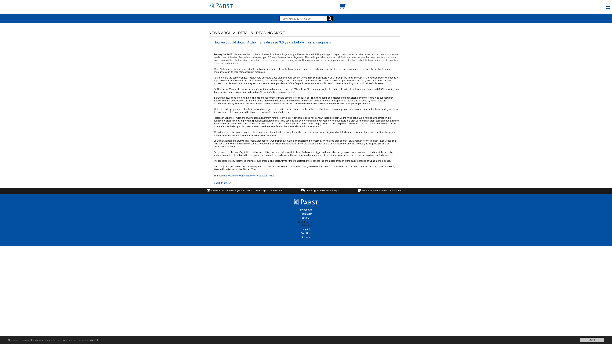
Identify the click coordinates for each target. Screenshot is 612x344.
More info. (95, 340)
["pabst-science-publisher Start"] (306, 203)
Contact (306, 218)
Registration (306, 213)
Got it (592, 339)
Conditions (306, 233)
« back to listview (222, 183)
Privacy (306, 237)
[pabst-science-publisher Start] (221, 7)
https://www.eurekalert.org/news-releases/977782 (248, 175)
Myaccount (306, 209)
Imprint (306, 229)
